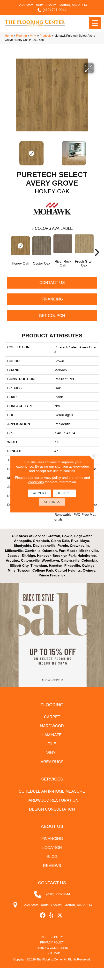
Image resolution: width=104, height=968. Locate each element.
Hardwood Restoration (52, 800)
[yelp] (51, 915)
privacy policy (50, 477)
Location (52, 848)
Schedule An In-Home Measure (52, 791)
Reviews (52, 866)
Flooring (21, 35)
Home (9, 35)
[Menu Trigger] (95, 23)
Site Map (53, 953)
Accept (39, 493)
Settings (52, 502)
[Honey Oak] (20, 246)
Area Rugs (52, 762)
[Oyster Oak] (41, 246)
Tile (52, 744)
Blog (52, 857)
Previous (7, 150)
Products (45, 35)
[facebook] (42, 915)
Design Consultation (52, 809)
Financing (52, 299)
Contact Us (52, 283)
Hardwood (52, 726)
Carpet (52, 717)
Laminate (52, 735)
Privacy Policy (52, 942)
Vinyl (33, 35)
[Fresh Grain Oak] (84, 244)
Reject (64, 493)
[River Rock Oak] (63, 244)
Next (96, 150)
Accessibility (52, 937)
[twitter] (59, 915)
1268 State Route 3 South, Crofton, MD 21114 (52, 5)
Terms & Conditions (52, 947)
